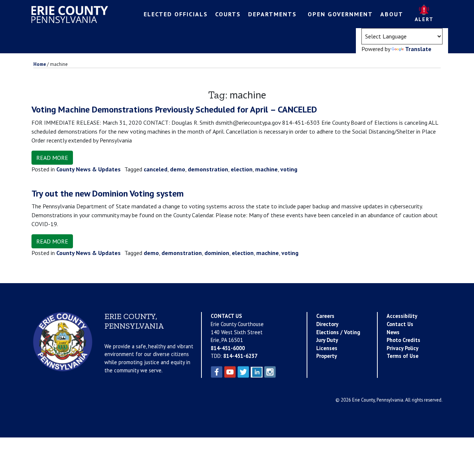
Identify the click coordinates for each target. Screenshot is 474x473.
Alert (424, 19)
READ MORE (52, 157)
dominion (216, 252)
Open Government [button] (340, 14)
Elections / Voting (338, 332)
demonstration (208, 169)
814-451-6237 (240, 355)
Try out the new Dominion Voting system (107, 193)
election (242, 169)
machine (266, 169)
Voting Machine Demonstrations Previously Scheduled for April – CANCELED (174, 109)
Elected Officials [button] (176, 14)
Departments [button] (272, 14)
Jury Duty (327, 339)
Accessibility (402, 315)
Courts (228, 14)
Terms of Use (402, 355)
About (391, 14)
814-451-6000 (228, 348)
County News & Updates (88, 169)
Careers (325, 315)
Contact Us (400, 324)
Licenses (326, 348)
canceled (155, 169)
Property (326, 355)
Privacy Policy (402, 348)
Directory (327, 324)
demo (177, 169)
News (393, 332)
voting (288, 169)
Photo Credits (403, 339)
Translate (418, 49)
